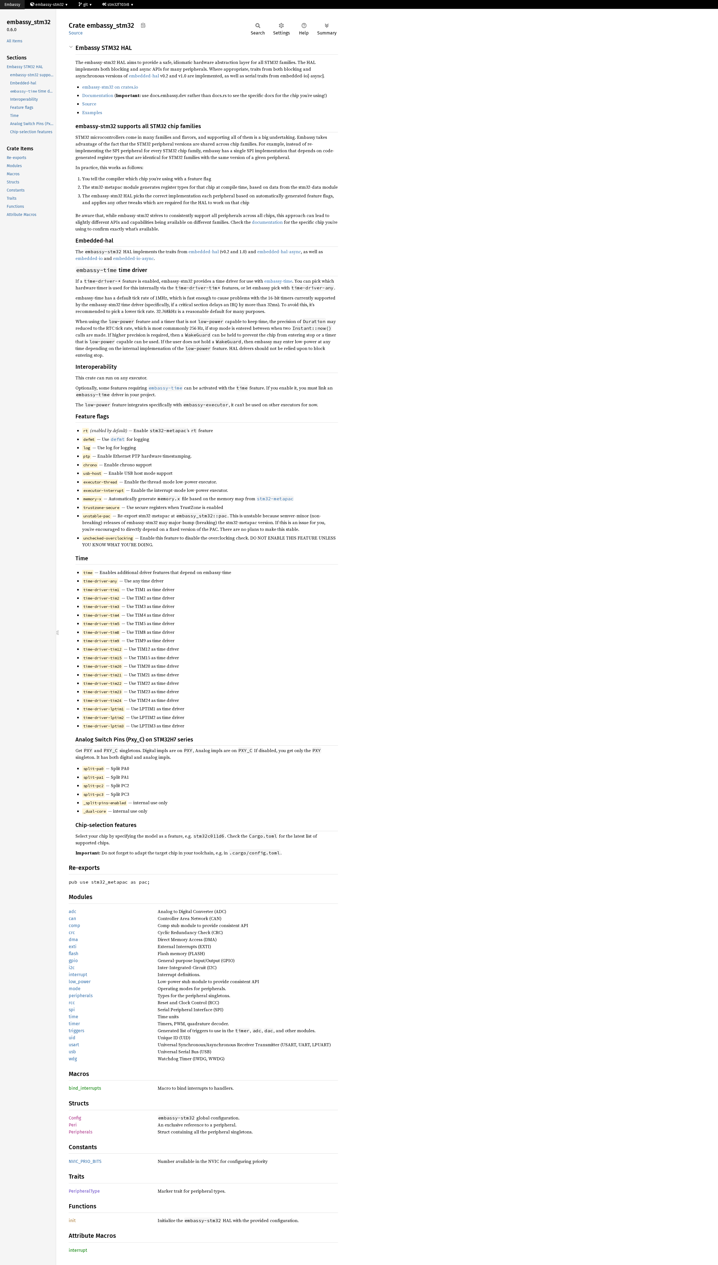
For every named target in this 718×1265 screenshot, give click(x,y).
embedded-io (89, 258)
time (73, 1016)
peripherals (81, 995)
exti (73, 946)
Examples (92, 112)
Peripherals (80, 1132)
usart (74, 1044)
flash (73, 953)
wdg (73, 1058)
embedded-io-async (133, 258)
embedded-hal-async (279, 251)
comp (74, 925)
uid (72, 1037)
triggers (76, 1030)
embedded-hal (144, 76)
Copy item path (143, 25)
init (72, 1220)
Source (76, 33)
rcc (72, 1002)
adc (72, 911)
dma (73, 939)
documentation (267, 222)
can (72, 918)
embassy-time (278, 281)
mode (74, 988)
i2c (72, 967)
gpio (73, 960)
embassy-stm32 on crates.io (110, 87)
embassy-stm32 (49, 4)
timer (74, 1023)
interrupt (78, 974)
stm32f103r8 (118, 4)
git (86, 4)
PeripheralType (84, 1191)
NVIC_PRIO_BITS (85, 1161)
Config (75, 1118)
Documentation (97, 95)
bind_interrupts (85, 1088)
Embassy (12, 4)
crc (72, 932)
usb (72, 1051)
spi (72, 1009)
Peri (73, 1125)
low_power (80, 981)
